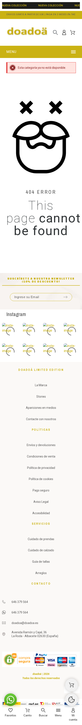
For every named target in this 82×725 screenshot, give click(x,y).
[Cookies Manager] (71, 699)
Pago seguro (41, 490)
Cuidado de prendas (41, 539)
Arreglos (41, 573)
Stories (41, 396)
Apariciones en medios (41, 407)
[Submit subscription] (65, 297)
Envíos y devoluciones (41, 445)
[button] (41, 51)
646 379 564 (20, 602)
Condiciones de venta (41, 456)
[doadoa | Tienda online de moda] (27, 32)
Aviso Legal (41, 501)
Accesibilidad (41, 513)
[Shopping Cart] (71, 685)
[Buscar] (55, 32)
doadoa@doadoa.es (25, 623)
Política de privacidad (41, 467)
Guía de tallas (41, 561)
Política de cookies (41, 479)
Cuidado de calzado (41, 550)
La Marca (41, 385)
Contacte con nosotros (41, 419)
